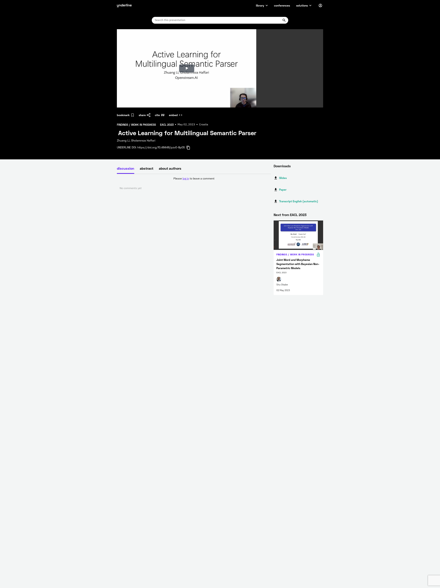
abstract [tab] (146, 168)
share (142, 115)
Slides (283, 177)
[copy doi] (190, 148)
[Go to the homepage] (124, 5)
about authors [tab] (170, 168)
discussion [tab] (125, 168)
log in (186, 178)
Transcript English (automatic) (298, 201)
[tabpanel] (194, 183)
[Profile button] (320, 5)
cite (157, 115)
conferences (282, 5)
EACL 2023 (298, 215)
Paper (283, 189)
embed (173, 115)
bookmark (123, 115)
